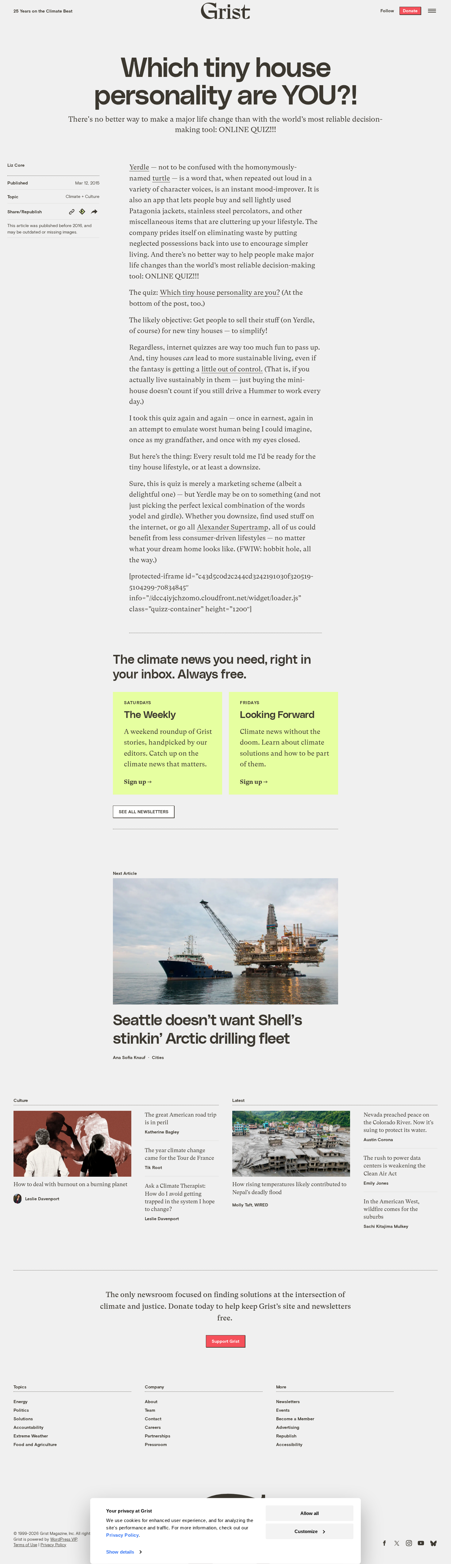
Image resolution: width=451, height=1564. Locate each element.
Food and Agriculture (35, 1444)
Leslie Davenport (42, 1198)
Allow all (309, 1513)
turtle (161, 178)
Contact (153, 1418)
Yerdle (139, 167)
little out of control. (232, 369)
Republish (286, 1435)
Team (150, 1410)
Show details (120, 1552)
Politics (21, 1410)
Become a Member (295, 1418)
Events (283, 1410)
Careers (153, 1427)
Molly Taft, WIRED (250, 1204)
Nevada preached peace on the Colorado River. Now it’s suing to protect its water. (399, 1122)
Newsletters (288, 1401)
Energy (20, 1401)
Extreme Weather (30, 1435)
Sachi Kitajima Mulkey (386, 1226)
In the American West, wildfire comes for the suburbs (391, 1209)
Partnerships (157, 1435)
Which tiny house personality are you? (220, 292)
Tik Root (153, 1167)
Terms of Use (25, 1544)
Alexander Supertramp (232, 527)
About (151, 1401)
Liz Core (16, 165)
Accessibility (289, 1444)
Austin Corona (378, 1139)
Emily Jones (376, 1183)
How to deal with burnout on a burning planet (70, 1184)
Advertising (287, 1427)
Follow (387, 10)
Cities (158, 1057)
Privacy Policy (53, 1544)
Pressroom (156, 1444)
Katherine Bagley (162, 1131)
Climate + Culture (82, 196)
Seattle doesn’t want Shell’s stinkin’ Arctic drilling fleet (207, 1028)
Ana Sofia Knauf (129, 1057)
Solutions (23, 1418)
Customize (306, 1531)
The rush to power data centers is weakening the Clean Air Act (395, 1165)
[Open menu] (432, 10)
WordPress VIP (63, 1539)
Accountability (28, 1427)
